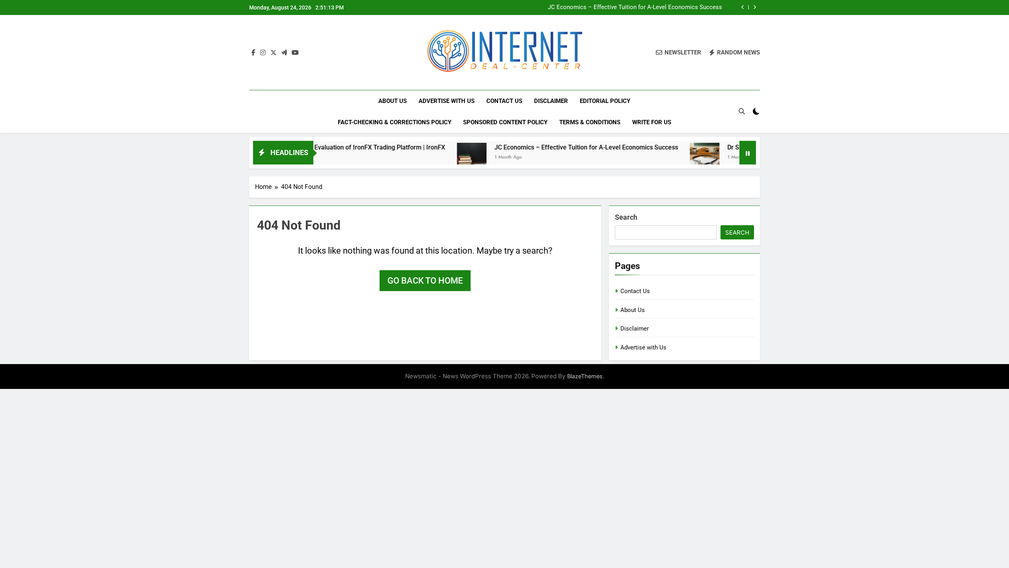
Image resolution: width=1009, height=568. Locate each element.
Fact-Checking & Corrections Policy (394, 122)
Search (626, 217)
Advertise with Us (447, 101)
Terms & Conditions (589, 122)
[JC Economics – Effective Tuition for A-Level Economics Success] (445, 157)
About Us (392, 101)
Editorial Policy (605, 101)
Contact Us (504, 101)
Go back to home (425, 281)
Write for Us (651, 122)
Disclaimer (551, 101)
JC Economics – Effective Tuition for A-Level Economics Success (635, 7)
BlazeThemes (585, 376)
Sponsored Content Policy (505, 122)
